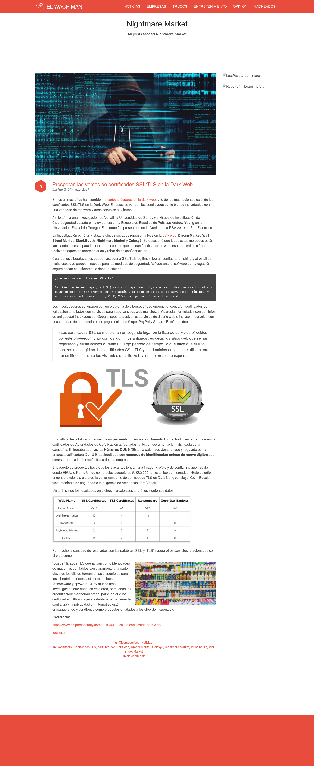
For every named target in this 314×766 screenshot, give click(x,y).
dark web (169, 235)
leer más (58, 632)
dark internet (106, 647)
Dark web (122, 647)
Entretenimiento (210, 6)
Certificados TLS (84, 647)
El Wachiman (63, 6)
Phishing (196, 647)
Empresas (156, 6)
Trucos (180, 6)
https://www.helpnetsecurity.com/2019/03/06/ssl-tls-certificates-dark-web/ (106, 624)
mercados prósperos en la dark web (129, 199)
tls (205, 647)
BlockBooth (64, 647)
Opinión (240, 6)
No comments (136, 656)
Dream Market (140, 647)
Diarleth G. (60, 189)
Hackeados (265, 6)
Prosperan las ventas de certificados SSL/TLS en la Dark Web (122, 184)
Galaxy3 (157, 647)
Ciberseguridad (129, 642)
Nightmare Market (177, 647)
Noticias (132, 6)
